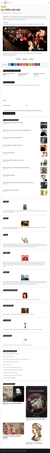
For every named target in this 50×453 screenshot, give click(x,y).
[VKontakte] (27, 64)
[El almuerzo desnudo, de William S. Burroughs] (43, 125)
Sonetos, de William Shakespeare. (9, 377)
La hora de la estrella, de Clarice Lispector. (11, 361)
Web (27, 105)
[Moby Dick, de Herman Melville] (13, 394)
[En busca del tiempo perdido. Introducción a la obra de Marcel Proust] (43, 185)
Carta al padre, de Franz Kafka (35, 419)
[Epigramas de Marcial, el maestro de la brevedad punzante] (43, 170)
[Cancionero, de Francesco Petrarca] (43, 193)
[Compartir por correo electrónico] (36, 64)
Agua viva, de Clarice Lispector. (9, 356)
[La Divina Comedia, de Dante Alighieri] (13, 429)
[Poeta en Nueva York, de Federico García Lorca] (43, 163)
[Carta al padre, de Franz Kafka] (36, 402)
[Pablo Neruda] (25, 341)
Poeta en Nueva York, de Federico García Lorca (13, 160)
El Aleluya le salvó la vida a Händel (9, 74)
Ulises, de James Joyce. (7, 364)
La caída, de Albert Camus (9, 152)
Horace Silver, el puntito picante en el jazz (23, 74)
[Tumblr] (18, 64)
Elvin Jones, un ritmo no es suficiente (39, 74)
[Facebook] (9, 64)
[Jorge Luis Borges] (25, 310)
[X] (12, 64)
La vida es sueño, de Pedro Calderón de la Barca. (12, 375)
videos (31, 59)
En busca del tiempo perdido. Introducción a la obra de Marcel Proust (18, 182)
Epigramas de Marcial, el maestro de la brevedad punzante (16, 167)
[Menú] (1, 3)
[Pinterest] (21, 64)
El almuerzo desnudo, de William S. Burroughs (13, 122)
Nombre (5, 100)
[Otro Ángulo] (10, 2)
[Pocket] (33, 64)
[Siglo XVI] (25, 277)
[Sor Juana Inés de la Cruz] (25, 295)
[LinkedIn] (15, 64)
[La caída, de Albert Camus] (43, 155)
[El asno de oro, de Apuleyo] (36, 432)
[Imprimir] (39, 64)
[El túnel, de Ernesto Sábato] (43, 178)
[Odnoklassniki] (30, 64)
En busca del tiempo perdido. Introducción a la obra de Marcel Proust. (16, 359)
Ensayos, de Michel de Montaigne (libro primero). (12, 367)
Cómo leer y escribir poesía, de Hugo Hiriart (12, 137)
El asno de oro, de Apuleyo (34, 443)
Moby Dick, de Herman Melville (12, 403)
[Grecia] (25, 223)
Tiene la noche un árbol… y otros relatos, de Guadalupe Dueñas (17, 130)
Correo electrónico (7, 105)
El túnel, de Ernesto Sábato (9, 175)
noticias (25, 59)
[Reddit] (24, 64)
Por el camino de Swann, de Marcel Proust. (11, 353)
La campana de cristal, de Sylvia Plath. (10, 372)
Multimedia (4, 6)
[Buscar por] (48, 3)
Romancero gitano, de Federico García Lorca (13, 145)
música (18, 59)
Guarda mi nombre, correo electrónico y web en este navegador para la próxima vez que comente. (23, 110)
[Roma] (25, 240)
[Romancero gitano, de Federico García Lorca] (43, 148)
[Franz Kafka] (25, 326)
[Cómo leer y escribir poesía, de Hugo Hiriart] (43, 140)
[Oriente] (25, 207)
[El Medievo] (25, 258)
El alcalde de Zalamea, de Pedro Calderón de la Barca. (13, 369)
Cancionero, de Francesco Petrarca (11, 190)
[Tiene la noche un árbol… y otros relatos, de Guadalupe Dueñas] (43, 133)
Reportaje (5, 22)
